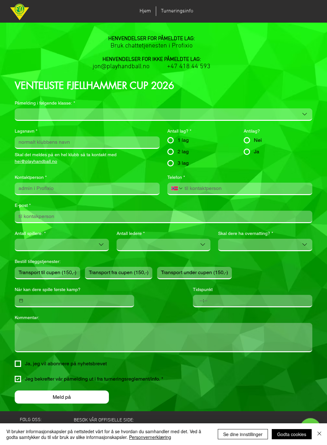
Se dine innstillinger (242, 434)
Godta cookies (291, 434)
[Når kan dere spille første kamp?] (21, 300)
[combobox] (163, 114)
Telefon (176, 177)
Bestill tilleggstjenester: (38, 261)
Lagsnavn (26, 131)
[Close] (319, 434)
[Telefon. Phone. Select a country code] (177, 188)
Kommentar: (27, 317)
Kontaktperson (31, 177)
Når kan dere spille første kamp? (47, 289)
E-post (23, 205)
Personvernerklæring (150, 437)
